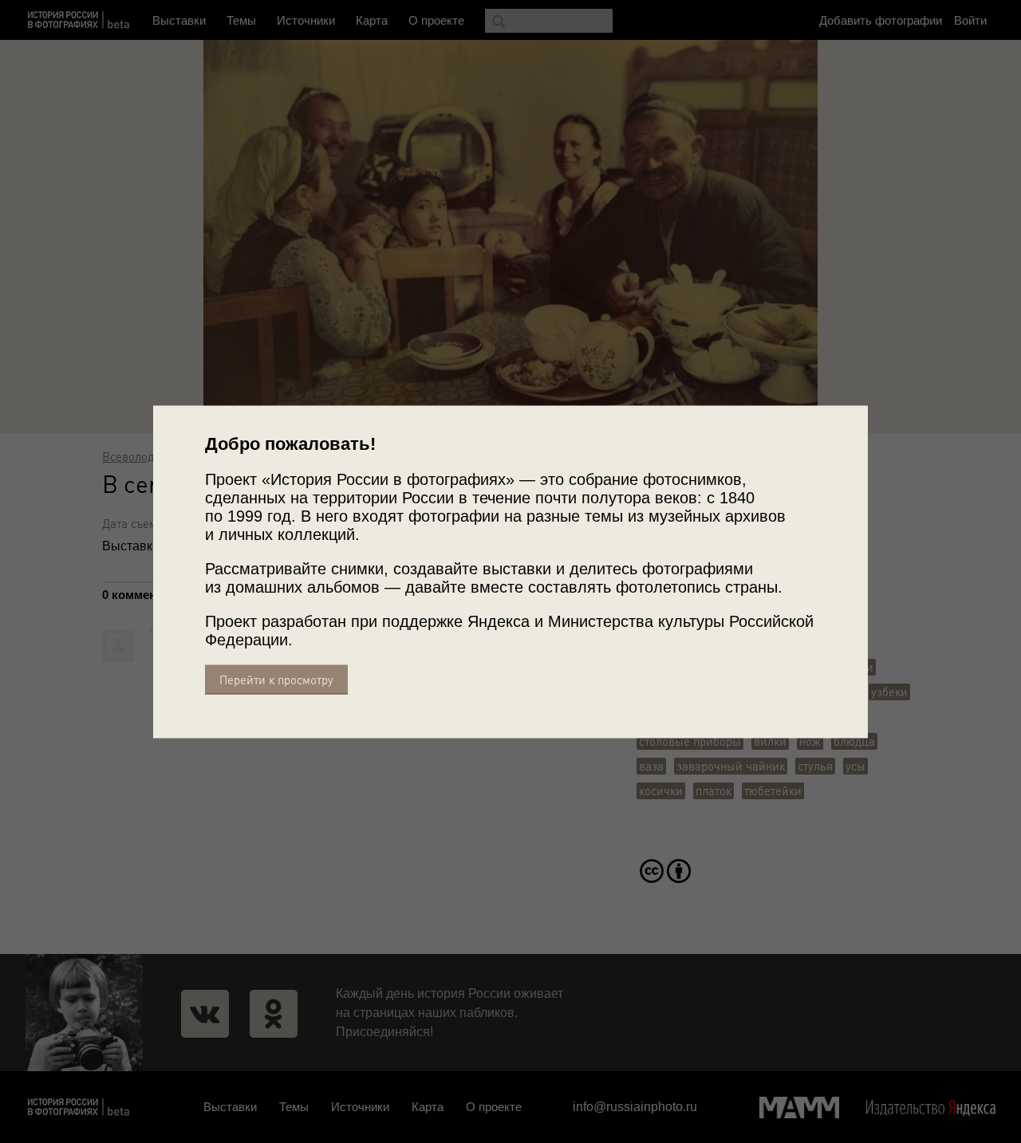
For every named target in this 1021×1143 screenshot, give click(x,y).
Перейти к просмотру (276, 679)
